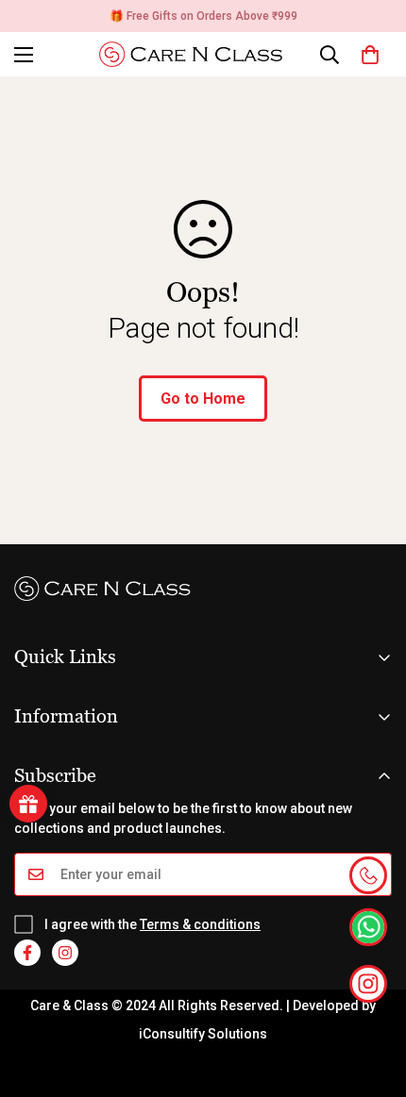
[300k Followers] (27, 952)
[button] (370, 54)
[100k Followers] (65, 952)
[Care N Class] (197, 54)
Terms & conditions (200, 924)
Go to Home (203, 398)
